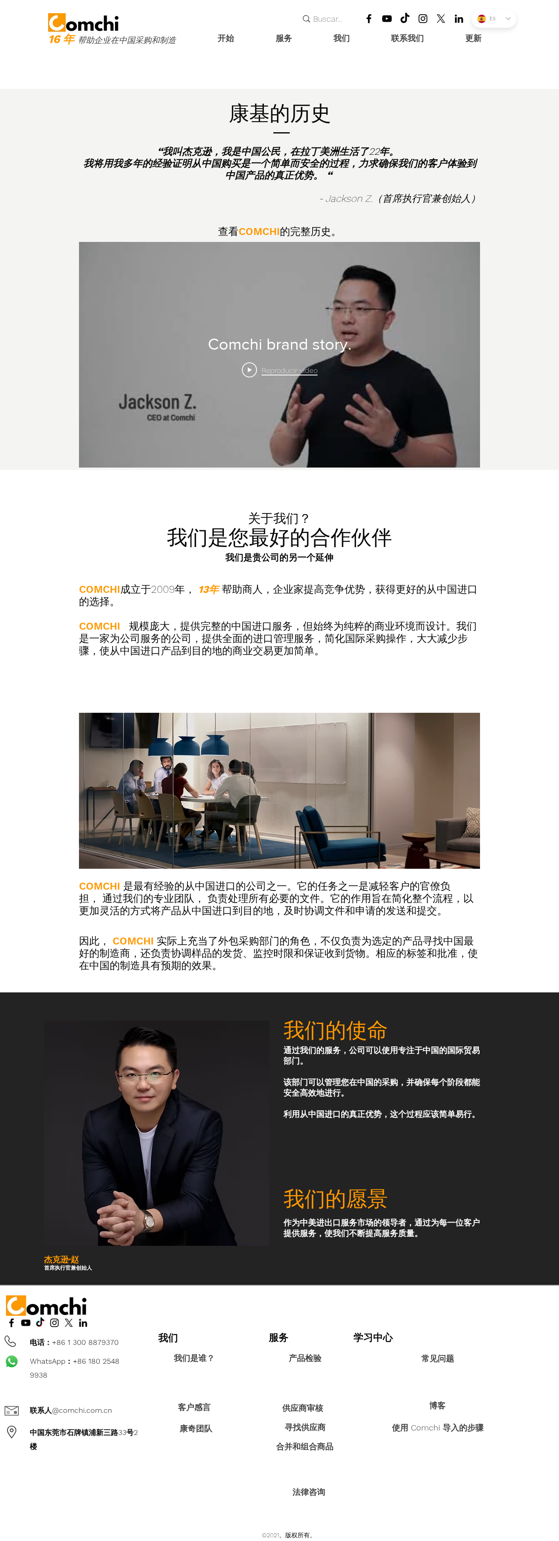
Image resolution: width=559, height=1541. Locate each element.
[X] (441, 19)
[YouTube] (387, 19)
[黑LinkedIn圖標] (459, 19)
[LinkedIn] (423, 19)
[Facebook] (369, 19)
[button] (298, 38)
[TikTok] (405, 19)
